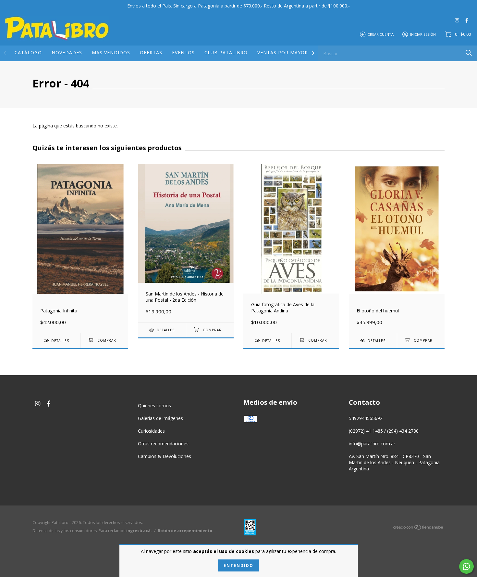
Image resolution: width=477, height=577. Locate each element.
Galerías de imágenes (160, 418)
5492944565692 (366, 418)
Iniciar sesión (423, 34)
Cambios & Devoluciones (164, 456)
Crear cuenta (381, 34)
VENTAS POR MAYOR (282, 52)
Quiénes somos (154, 405)
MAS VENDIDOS (111, 52)
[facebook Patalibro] (467, 20)
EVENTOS (183, 52)
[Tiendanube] (419, 528)
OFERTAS (151, 52)
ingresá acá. (139, 530)
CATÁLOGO (28, 52)
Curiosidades (151, 431)
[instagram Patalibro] (457, 20)
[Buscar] (468, 53)
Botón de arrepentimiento (185, 530)
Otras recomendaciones (163, 443)
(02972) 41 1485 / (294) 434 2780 (384, 431)
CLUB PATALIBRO (226, 52)
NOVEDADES (67, 52)
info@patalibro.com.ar (372, 443)
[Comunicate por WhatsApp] (466, 566)
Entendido (238, 565)
